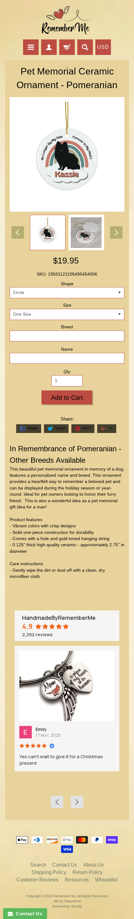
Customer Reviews (38, 879)
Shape (67, 284)
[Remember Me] (67, 20)
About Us (93, 864)
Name (67, 349)
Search (38, 864)
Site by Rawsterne (67, 901)
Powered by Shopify (67, 906)
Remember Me (64, 896)
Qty (67, 371)
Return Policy (88, 872)
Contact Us (64, 864)
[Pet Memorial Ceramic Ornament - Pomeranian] (47, 232)
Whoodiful (106, 879)
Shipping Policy (48, 872)
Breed (67, 327)
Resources (77, 879)
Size (67, 305)
